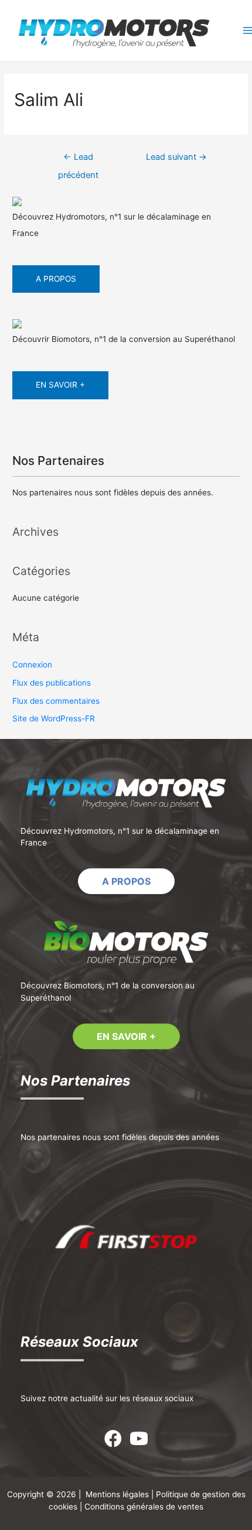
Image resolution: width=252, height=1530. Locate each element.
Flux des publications (51, 682)
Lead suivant (176, 157)
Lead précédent (78, 160)
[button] (126, 881)
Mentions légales (117, 1494)
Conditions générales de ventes (143, 1506)
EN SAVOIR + (60, 384)
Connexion (32, 664)
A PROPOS (56, 278)
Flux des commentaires (56, 701)
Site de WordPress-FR (53, 718)
